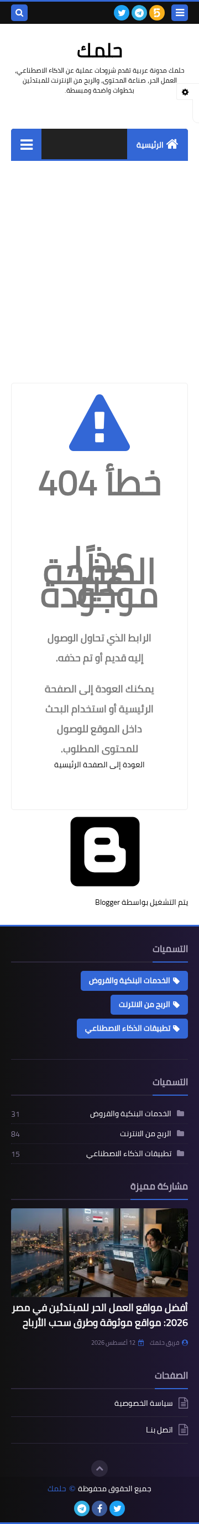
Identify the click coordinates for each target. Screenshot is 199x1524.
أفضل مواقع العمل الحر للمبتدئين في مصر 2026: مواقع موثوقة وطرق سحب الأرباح (100, 1314)
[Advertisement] (99, 266)
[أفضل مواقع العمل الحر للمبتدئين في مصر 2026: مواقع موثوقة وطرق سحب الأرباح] (99, 1252)
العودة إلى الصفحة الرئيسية (99, 764)
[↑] (99, 1468)
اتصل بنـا (159, 1429)
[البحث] (19, 12)
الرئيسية (150, 145)
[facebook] (99, 1508)
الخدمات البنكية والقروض (129, 980)
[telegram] (139, 13)
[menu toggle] (179, 12)
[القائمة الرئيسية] (26, 144)
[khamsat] (157, 13)
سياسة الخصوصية (143, 1404)
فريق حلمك (164, 1342)
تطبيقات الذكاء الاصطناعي (127, 1028)
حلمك (57, 1489)
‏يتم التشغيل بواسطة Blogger (141, 902)
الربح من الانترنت (144, 1004)
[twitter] (121, 13)
